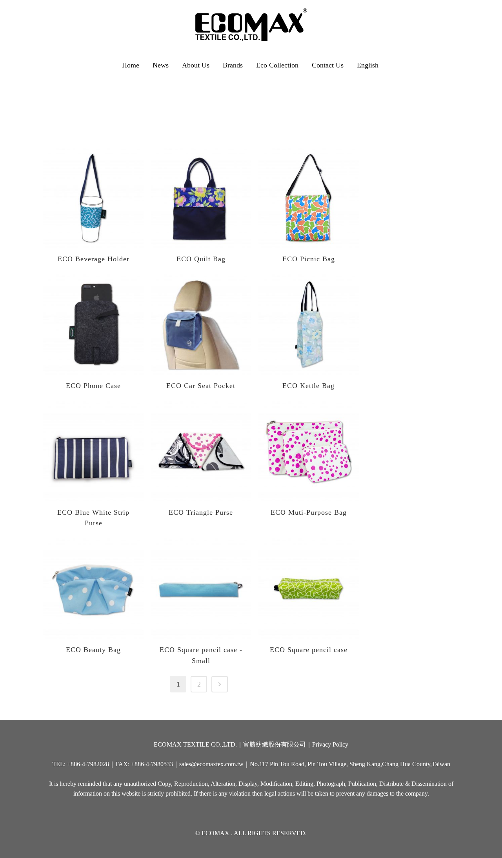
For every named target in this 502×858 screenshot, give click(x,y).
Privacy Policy (330, 744)
